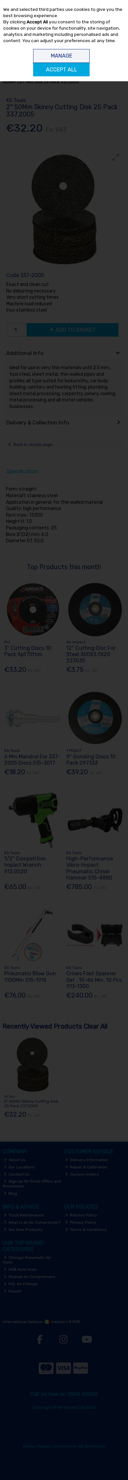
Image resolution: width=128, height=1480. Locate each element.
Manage (61, 56)
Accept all (61, 69)
